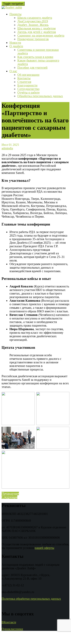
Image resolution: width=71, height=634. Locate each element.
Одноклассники (12, 629)
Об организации (28, 74)
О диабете (16, 46)
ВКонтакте (9, 622)
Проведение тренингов (33, 39)
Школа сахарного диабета (34, 17)
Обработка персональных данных (40, 96)
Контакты (24, 78)
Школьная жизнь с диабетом (36, 28)
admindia (7, 148)
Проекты (15, 14)
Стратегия (24, 81)
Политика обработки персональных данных (31, 598)
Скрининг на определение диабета (40, 35)
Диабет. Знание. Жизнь (33, 25)
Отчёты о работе (28, 92)
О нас (13, 71)
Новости (15, 42)
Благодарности (27, 85)
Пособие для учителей (32, 67)
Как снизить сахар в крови (35, 57)
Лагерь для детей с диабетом (36, 32)
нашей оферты (44, 548)
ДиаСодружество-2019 (32, 21)
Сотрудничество (28, 89)
